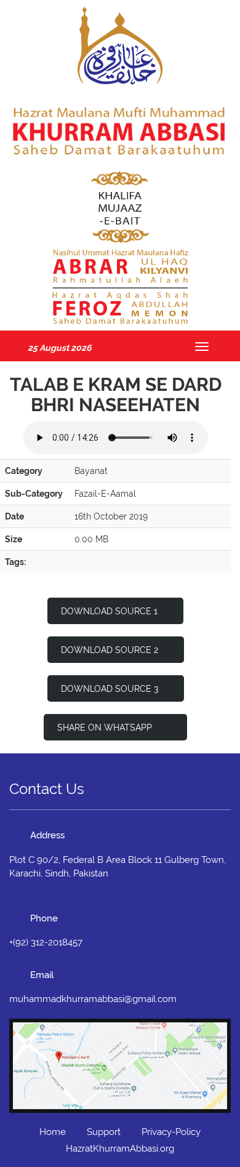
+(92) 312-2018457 (45, 942)
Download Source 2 (109, 650)
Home (52, 1131)
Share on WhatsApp (105, 727)
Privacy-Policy (171, 1131)
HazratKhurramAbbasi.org (120, 1148)
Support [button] (104, 1131)
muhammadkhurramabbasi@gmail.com (93, 999)
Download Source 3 (109, 689)
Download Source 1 (109, 611)
